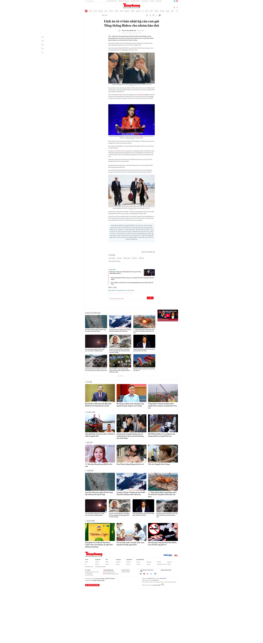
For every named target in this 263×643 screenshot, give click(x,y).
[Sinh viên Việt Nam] (168, 555)
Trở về (42, 52)
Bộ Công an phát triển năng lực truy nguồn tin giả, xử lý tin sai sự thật (130, 405)
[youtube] (177, 1)
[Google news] (156, 574)
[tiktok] (148, 574)
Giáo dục (156, 11)
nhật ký (121, 94)
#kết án (134, 258)
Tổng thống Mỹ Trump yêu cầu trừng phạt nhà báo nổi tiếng (144, 350)
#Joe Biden (112, 258)
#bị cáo (119, 258)
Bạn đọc (148, 564)
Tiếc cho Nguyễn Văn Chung (159, 464)
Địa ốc (106, 11)
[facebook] (174, 1)
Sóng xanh (100, 11)
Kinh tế (95, 11)
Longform (129, 559)
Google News (159, 15)
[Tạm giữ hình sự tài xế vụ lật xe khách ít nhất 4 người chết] (100, 423)
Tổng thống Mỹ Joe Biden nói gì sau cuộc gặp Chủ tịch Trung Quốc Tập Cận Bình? (132, 278)
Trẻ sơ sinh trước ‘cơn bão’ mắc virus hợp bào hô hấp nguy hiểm (130, 543)
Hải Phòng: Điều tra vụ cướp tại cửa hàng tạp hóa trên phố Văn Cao (161, 435)
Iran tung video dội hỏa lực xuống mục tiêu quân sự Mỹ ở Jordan (94, 350)
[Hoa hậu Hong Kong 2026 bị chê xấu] (100, 454)
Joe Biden (140, 136)
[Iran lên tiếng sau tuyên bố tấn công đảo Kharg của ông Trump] (96, 321)
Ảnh (107, 559)
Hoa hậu (167, 11)
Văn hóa (146, 11)
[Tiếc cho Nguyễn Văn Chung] (163, 454)
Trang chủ (86, 11)
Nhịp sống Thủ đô (89, 566)
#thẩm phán (126, 258)
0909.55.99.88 (108, 572)
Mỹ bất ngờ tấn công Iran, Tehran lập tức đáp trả (144, 369)
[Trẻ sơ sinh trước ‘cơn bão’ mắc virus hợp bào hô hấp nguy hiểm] (131, 532)
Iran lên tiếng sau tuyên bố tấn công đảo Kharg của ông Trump (95, 330)
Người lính (138, 11)
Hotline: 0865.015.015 (111, 1)
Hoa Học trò (144, 1)
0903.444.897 (126, 572)
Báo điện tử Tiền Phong (131, 5)
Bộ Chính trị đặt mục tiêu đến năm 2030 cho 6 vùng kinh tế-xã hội (98, 405)
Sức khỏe (111, 11)
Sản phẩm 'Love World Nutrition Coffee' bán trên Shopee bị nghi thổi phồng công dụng (99, 544)
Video (172, 11)
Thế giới (116, 11)
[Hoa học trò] (176, 555)
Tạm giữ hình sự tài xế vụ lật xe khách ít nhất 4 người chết (100, 435)
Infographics (140, 559)
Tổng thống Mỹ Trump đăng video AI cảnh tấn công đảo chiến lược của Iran (144, 331)
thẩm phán (117, 151)
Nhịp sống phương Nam (100, 566)
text (150, 15)
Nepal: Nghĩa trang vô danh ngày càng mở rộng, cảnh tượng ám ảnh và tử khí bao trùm (119, 370)
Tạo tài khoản (120, 290)
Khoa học (162, 11)
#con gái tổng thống (114, 261)
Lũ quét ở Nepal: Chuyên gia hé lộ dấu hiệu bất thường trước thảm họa (120, 330)
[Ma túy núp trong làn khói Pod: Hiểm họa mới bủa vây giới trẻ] (163, 532)
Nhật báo (97, 559)
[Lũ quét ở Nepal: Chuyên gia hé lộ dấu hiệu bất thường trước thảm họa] (120, 321)
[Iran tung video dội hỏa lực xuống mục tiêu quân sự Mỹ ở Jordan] (96, 341)
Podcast (118, 559)
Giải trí (151, 11)
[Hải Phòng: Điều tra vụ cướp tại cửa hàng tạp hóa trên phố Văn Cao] (163, 423)
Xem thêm (177, 11)
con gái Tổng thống (141, 94)
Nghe (42, 37)
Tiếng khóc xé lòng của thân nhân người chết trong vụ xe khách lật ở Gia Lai (162, 406)
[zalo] (152, 574)
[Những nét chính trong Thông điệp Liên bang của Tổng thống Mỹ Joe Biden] (149, 272)
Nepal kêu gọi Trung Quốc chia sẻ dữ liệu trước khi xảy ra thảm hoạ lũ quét (96, 369)
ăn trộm (135, 50)
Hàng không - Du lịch (161, 564)
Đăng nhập (111, 290)
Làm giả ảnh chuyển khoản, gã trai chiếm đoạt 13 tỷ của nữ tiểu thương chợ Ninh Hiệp (130, 436)
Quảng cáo (159, 1)
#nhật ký (141, 258)
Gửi (150, 298)
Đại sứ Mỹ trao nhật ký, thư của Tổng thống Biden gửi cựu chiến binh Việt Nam (132, 283)
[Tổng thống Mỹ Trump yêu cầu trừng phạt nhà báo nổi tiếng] (144, 341)
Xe (142, 11)
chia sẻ (147, 15)
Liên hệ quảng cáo (108, 570)
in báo (153, 15)
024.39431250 (90, 575)
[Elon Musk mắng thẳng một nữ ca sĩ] (131, 454)
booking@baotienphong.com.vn (112, 573)
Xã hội (90, 11)
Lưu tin (42, 44)
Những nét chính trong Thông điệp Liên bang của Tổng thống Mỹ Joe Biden (125, 272)
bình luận (156, 15)
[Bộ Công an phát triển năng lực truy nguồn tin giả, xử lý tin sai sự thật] (131, 393)
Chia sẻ (42, 41)
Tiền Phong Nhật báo (123, 1)
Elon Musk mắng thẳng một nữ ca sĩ (130, 464)
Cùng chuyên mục (92, 313)
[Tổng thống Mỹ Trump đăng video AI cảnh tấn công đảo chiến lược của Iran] (144, 321)
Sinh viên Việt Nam (135, 1)
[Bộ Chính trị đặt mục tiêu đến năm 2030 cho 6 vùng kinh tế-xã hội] (100, 393)
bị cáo (124, 45)
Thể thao (133, 11)
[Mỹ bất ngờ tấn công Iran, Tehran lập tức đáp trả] (144, 360)
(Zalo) (113, 572)
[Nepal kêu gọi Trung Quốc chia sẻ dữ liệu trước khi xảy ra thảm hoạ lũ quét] (96, 360)
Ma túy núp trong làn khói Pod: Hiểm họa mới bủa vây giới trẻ (162, 543)
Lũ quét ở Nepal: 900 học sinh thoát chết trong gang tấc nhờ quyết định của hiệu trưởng (119, 350)
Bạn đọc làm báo (93, 585)
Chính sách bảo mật (166, 570)
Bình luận (42, 48)
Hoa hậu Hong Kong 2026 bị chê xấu (98, 465)
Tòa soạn (152, 1)
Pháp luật (127, 11)
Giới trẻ (121, 11)
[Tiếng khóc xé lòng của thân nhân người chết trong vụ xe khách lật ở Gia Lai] (163, 393)
